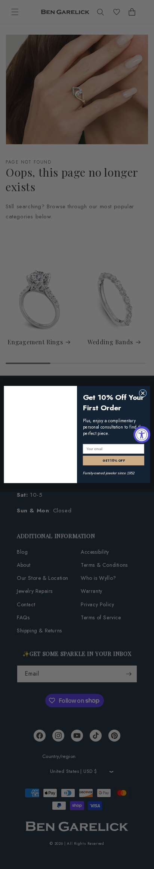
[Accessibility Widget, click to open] (141, 434)
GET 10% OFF (113, 460)
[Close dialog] (142, 393)
